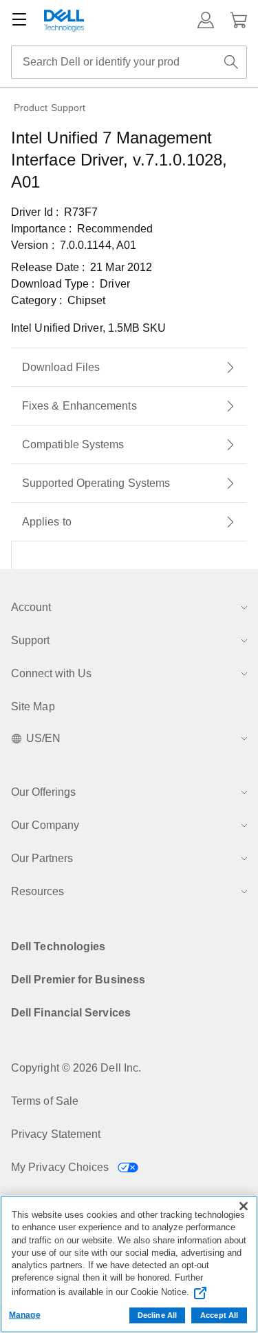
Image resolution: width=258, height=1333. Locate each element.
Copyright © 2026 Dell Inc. (76, 1068)
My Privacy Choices (61, 1167)
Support (30, 640)
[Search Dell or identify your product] (231, 62)
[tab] (129, 367)
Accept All (219, 1315)
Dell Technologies (58, 946)
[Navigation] (19, 20)
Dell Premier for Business (78, 979)
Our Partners (42, 858)
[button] (205, 20)
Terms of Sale (44, 1101)
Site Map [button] (33, 706)
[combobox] (129, 62)
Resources (37, 891)
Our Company (45, 825)
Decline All (157, 1315)
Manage (25, 1315)
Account (31, 607)
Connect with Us (51, 673)
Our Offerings (43, 792)
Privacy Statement (55, 1134)
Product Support (49, 107)
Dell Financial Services (71, 1013)
